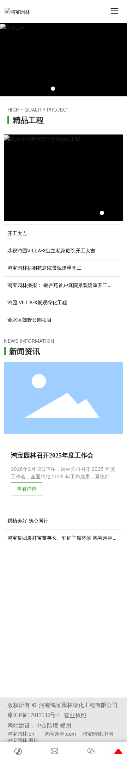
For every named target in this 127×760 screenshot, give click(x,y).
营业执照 (75, 715)
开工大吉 (17, 233)
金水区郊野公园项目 (29, 320)
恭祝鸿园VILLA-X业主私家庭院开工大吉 (51, 250)
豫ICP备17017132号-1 (33, 715)
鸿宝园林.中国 (97, 734)
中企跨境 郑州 (53, 725)
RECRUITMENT (28, 637)
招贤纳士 (26, 644)
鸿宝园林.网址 (22, 740)
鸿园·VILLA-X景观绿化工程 (37, 302)
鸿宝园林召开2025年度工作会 (52, 455)
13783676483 (42, 599)
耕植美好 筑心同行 (27, 520)
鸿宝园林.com (60, 734)
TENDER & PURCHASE (36, 568)
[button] (53, 88)
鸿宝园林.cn (20, 734)
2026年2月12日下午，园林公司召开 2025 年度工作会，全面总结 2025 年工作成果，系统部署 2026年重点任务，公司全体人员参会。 (63, 476)
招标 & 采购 (31, 576)
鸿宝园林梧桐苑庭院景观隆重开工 (44, 268)
